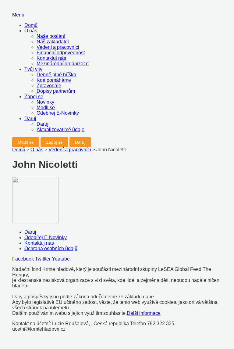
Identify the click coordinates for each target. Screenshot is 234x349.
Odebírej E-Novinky (58, 113)
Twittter (43, 258)
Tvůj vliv (33, 69)
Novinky (45, 102)
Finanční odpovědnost (61, 52)
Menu (18, 14)
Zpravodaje (49, 85)
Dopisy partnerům (56, 91)
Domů (30, 25)
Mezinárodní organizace (63, 63)
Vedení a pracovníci (58, 47)
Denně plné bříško (56, 74)
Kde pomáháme (54, 80)
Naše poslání (51, 36)
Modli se (46, 107)
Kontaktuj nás (51, 58)
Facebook (23, 258)
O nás (30, 30)
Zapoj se (33, 96)
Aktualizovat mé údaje (60, 129)
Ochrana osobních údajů (50, 248)
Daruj (30, 118)
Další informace (144, 313)
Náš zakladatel (53, 41)
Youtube (61, 258)
